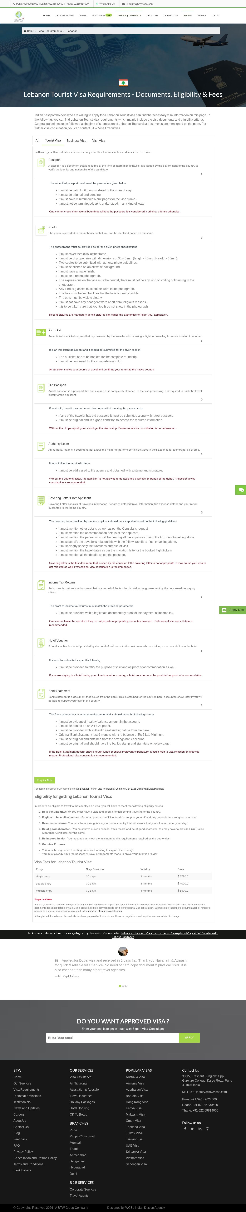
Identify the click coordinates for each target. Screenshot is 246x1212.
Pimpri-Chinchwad (82, 1136)
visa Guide (101, 15)
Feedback (20, 1139)
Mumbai (75, 1142)
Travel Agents (79, 1195)
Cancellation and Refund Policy (35, 1158)
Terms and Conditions (28, 1164)
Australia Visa (135, 1077)
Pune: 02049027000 (27, 3)
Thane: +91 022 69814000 (200, 1110)
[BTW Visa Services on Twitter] (192, 1129)
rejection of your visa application (105, 911)
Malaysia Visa (135, 1114)
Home (46, 15)
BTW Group (66, 1207)
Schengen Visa (136, 1164)
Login (215, 15)
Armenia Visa (135, 1083)
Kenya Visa (134, 1108)
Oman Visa (133, 1120)
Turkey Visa (134, 1133)
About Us (152, 15)
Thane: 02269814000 (77, 3)
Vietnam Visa (135, 1158)
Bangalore (77, 1161)
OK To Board (78, 1114)
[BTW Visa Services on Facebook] (185, 1129)
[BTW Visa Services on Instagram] (207, 1129)
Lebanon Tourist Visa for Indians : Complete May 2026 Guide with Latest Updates (165, 935)
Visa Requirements (129, 15)
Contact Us (171, 15)
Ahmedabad (78, 1155)
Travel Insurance (81, 1096)
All (37, 140)
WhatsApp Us (107, 3)
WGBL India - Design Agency (145, 1207)
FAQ (16, 1145)
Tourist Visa (53, 140)
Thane (74, 1148)
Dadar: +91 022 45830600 (200, 1105)
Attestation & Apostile (84, 1089)
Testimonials (22, 1102)
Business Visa (76, 140)
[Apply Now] (224, 610)
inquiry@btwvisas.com (140, 3)
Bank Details (22, 1170)
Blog (187, 15)
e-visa (83, 15)
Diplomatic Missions (27, 1096)
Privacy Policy (23, 1151)
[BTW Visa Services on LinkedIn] (200, 1129)
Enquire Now (44, 780)
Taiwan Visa (134, 1139)
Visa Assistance (80, 1077)
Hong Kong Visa (137, 1102)
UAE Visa (132, 1145)
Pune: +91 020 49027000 (199, 1099)
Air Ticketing (78, 1083)
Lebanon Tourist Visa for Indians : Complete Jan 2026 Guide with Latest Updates (122, 788)
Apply (189, 1037)
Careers (18, 1114)
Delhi (73, 1173)
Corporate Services (83, 1189)
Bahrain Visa (135, 1096)
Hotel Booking (79, 1108)
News (201, 15)
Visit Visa (98, 140)
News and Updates (26, 1108)
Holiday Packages (82, 1102)
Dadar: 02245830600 (51, 3)
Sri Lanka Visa (136, 1151)
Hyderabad (77, 1167)
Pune (73, 1130)
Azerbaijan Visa (137, 1089)
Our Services (64, 15)
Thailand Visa (135, 1127)
